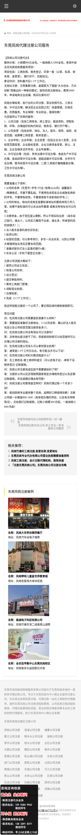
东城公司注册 (32, 769)
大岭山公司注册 (33, 775)
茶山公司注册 (12, 775)
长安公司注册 (55, 756)
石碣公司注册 (32, 782)
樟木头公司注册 (33, 736)
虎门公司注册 (12, 762)
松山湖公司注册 (33, 756)
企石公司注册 (52, 743)
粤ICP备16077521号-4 (46, 810)
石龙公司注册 (12, 782)
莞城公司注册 (12, 756)
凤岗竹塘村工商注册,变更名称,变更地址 (34, 451)
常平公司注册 (12, 743)
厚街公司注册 (32, 762)
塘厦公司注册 (52, 730)
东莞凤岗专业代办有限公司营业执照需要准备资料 (40, 455)
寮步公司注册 (52, 749)
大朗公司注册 (12, 749)
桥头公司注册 (32, 743)
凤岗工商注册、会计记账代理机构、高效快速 (37, 460)
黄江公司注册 (12, 736)
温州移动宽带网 (47, 806)
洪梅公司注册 (52, 788)
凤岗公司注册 (12, 730)
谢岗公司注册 (55, 736)
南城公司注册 (12, 769)
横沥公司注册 (32, 749)
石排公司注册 (55, 775)
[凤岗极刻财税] (40, 20)
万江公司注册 (52, 769)
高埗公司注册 (52, 782)
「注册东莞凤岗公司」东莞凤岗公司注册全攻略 (38, 465)
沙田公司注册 (52, 762)
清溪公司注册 (32, 730)
